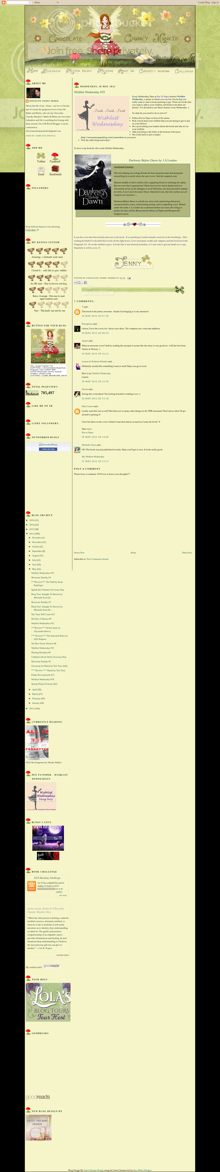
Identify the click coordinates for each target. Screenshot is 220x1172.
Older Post (187, 552)
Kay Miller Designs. (142, 1170)
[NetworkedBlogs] (48, 444)
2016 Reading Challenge (47, 877)
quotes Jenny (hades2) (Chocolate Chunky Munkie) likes (45, 910)
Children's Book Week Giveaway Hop (48, 657)
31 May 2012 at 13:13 (95, 461)
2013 (32, 529)
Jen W (40, 882)
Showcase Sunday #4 (41, 577)
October (36, 546)
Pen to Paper (87, 432)
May (34, 569)
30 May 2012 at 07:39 (95, 316)
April (34, 689)
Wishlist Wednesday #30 (42, 679)
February (36, 698)
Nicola (85, 389)
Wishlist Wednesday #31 (42, 648)
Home (133, 552)
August (35, 555)
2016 (32, 520)
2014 (32, 524)
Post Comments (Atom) (97, 559)
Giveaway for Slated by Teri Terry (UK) (49, 666)
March (35, 694)
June (34, 564)
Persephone (87, 324)
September (37, 551)
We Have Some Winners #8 (43, 643)
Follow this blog (48, 449)
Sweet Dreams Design (94, 1170)
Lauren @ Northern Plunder (94, 361)
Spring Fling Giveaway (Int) (44, 684)
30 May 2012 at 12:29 (95, 381)
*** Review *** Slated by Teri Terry (48, 670)
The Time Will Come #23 (43, 614)
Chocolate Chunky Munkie (44, 101)
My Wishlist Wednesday (93, 456)
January (36, 703)
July (34, 560)
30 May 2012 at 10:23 (95, 353)
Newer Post (79, 552)
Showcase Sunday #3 (41, 602)
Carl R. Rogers (45, 948)
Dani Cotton (87, 406)
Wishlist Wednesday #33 (42, 573)
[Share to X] (82, 282)
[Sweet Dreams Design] (39, 1140)
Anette (85, 340)
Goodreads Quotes (62, 955)
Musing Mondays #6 (41, 652)
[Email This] (75, 282)
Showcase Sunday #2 (41, 661)
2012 (32, 533)
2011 (32, 708)
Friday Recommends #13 (42, 675)
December (37, 537)
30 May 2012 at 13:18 (95, 398)
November (37, 542)
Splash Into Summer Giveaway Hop (47, 589)
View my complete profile (41, 136)
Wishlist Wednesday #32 (42, 623)
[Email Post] (128, 278)
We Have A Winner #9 (41, 619)
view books (63, 895)
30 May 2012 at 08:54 (95, 333)
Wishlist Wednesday (101, 373)
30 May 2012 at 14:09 (95, 437)
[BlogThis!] (79, 282)
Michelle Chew (89, 445)
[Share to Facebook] (85, 282)
